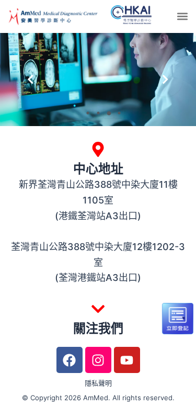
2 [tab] (98, 113)
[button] (182, 16)
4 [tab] (119, 113)
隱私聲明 (98, 383)
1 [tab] (88, 113)
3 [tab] (108, 113)
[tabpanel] (98, 79)
